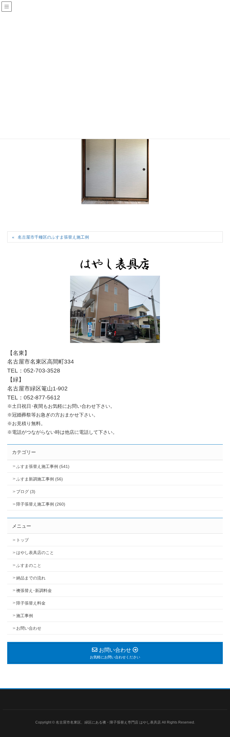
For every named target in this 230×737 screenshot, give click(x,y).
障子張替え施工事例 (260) (40, 504)
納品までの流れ (31, 578)
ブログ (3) (25, 491)
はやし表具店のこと (35, 552)
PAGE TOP (225, 706)
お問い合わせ (28, 628)
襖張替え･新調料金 (34, 590)
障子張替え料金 (31, 603)
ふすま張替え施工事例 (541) (42, 466)
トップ (22, 540)
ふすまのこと (28, 565)
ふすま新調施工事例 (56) (39, 479)
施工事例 (24, 615)
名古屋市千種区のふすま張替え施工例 (53, 237)
